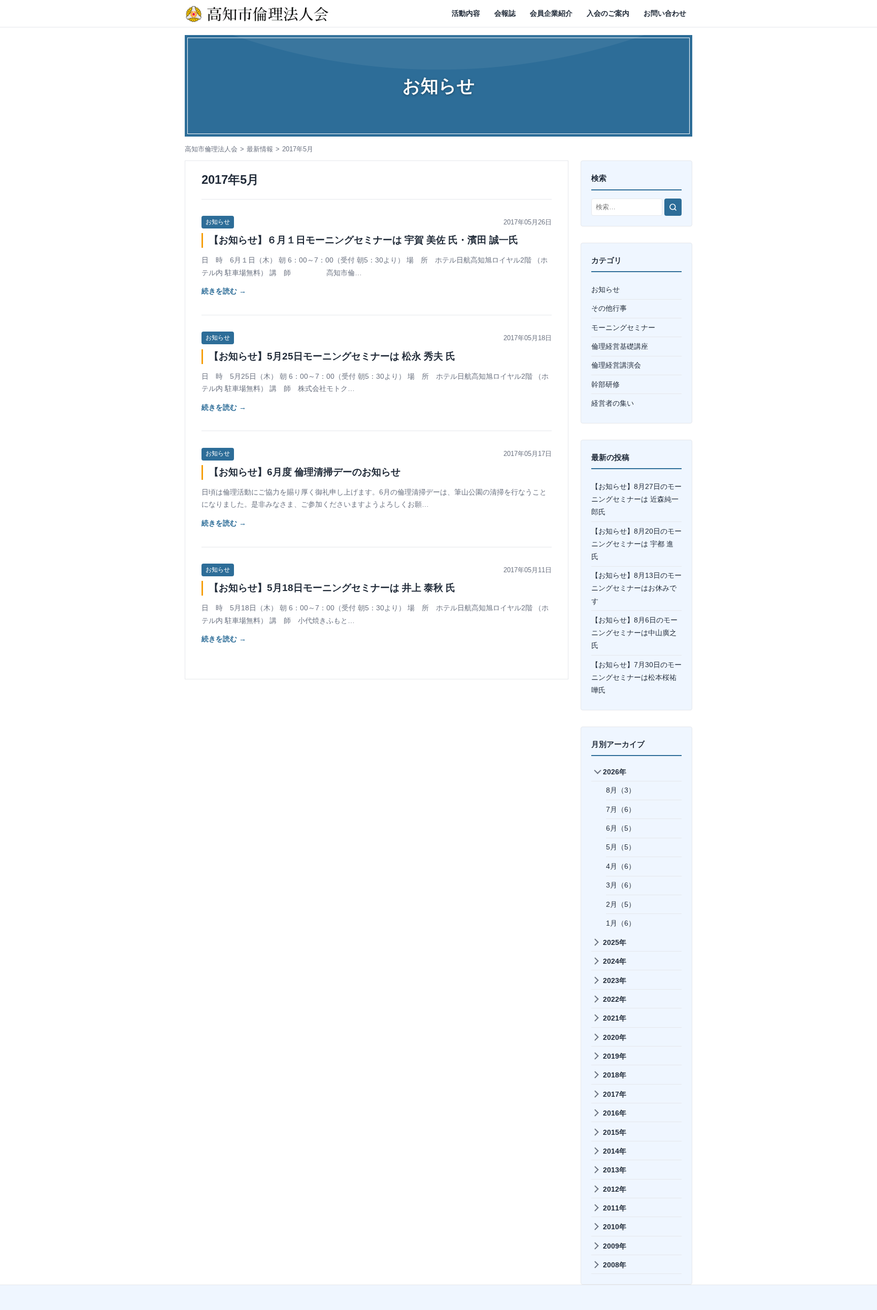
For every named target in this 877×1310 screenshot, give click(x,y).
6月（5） (620, 828)
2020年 (614, 1037)
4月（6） (620, 866)
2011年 (614, 1208)
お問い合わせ (665, 13)
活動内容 (466, 13)
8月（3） (620, 790)
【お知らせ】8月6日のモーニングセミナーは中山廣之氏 (634, 632)
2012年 (614, 1189)
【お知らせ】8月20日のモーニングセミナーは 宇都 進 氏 (636, 544)
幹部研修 (605, 384)
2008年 (614, 1265)
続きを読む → (223, 291)
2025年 (614, 942)
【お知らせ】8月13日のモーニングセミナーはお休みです (636, 588)
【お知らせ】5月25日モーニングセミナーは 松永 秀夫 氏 (332, 356)
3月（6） (620, 885)
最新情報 (260, 149)
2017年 (614, 1094)
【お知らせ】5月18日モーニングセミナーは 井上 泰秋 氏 (332, 587)
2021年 (614, 1018)
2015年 (614, 1132)
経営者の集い (612, 403)
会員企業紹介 (551, 13)
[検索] (673, 207)
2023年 (614, 980)
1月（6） (620, 923)
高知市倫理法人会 (211, 149)
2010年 (614, 1227)
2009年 (614, 1246)
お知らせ (218, 221)
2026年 (614, 772)
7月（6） (620, 809)
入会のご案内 (608, 13)
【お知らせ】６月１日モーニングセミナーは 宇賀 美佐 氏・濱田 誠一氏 (363, 240)
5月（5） (620, 847)
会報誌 (505, 13)
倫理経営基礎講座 (619, 346)
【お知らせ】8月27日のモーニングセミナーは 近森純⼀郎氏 (636, 499)
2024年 (614, 961)
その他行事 (609, 308)
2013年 (614, 1170)
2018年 (614, 1075)
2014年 (614, 1151)
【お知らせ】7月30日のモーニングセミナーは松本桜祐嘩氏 (636, 677)
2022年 (614, 999)
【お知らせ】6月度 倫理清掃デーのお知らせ (304, 472)
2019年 (614, 1056)
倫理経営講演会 (616, 365)
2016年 (614, 1113)
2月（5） (620, 904)
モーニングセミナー (623, 327)
